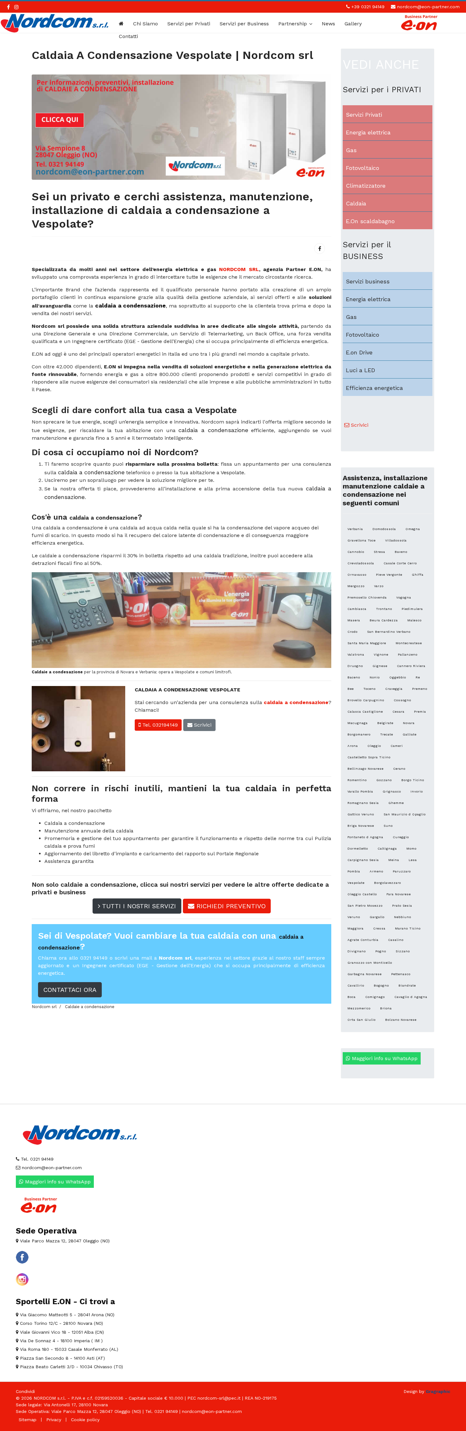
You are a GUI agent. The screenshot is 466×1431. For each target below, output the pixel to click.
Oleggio (374, 746)
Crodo (352, 631)
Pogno (380, 951)
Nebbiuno (402, 917)
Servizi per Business (244, 24)
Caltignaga (387, 848)
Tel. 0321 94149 (36, 1159)
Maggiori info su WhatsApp (383, 1058)
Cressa (379, 928)
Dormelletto (357, 848)
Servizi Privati (364, 114)
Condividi (25, 1391)
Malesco (414, 620)
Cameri (397, 746)
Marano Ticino (408, 928)
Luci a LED (360, 370)
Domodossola (384, 529)
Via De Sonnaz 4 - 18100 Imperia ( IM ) (60, 1340)
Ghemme (396, 803)
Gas (351, 150)
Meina (393, 860)
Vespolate (356, 882)
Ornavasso (356, 574)
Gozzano (384, 780)
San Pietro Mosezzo (365, 905)
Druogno (355, 666)
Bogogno (381, 985)
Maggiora (355, 928)
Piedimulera (412, 609)
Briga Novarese (360, 825)
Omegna (412, 529)
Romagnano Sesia (363, 803)
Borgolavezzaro (387, 882)
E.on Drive (359, 352)
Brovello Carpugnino (365, 700)
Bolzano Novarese (401, 1019)
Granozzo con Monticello (369, 962)
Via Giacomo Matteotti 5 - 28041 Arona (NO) (66, 1314)
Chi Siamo (145, 24)
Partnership (292, 24)
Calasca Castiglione (365, 711)
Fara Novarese (398, 894)
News (328, 24)
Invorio (417, 791)
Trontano (384, 609)
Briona (386, 1008)
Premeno (419, 688)
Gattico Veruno (360, 814)
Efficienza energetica (374, 388)
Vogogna (403, 597)
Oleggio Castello (362, 894)
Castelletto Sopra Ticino (369, 757)
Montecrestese (409, 643)
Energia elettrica (368, 132)
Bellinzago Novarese (365, 768)
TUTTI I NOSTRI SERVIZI (138, 906)
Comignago (375, 997)
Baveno (401, 552)
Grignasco (392, 791)
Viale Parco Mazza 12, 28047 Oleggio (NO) (64, 1240)
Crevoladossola (360, 563)
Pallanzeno (407, 654)
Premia (420, 711)
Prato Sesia (402, 905)
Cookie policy (85, 1419)
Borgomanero (359, 734)
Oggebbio (397, 677)
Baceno (353, 677)
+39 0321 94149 (368, 6)
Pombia (353, 871)
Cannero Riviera (411, 666)
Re (418, 677)
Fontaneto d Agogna (365, 837)
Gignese (379, 666)
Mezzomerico (359, 1008)
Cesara (398, 711)
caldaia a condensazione (296, 702)
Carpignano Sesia (363, 860)
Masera (353, 620)
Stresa (379, 552)
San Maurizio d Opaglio (405, 814)
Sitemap (27, 1419)
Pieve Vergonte (389, 574)
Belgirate (385, 723)
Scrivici (201, 725)
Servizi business (368, 281)
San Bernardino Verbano (389, 631)
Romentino (357, 780)
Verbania (355, 529)
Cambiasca (356, 609)
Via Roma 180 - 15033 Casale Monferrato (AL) (68, 1349)
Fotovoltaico (362, 168)
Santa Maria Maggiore (366, 643)
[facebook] (8, 7)
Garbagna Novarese (364, 974)
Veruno (353, 917)
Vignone (381, 654)
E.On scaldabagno (370, 221)
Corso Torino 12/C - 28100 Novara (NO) (60, 1323)
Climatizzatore (365, 185)
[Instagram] (16, 7)
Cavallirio (355, 985)
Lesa (413, 860)
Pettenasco (401, 974)
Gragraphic (438, 1391)
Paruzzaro (402, 871)
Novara (409, 723)
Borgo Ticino (412, 780)
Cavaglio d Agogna (410, 997)
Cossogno (402, 700)
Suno (388, 825)
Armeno (376, 871)
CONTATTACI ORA (69, 990)
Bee (350, 688)
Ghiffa (418, 574)
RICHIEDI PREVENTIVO (230, 906)
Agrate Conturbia (363, 940)
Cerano (399, 768)
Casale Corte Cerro (400, 563)
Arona (352, 746)
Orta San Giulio (361, 1019)
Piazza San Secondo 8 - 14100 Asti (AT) (61, 1358)
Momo (411, 848)
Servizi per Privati (188, 24)
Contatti (128, 36)
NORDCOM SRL (239, 269)
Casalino (396, 940)
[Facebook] (319, 248)
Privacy (53, 1419)
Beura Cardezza (384, 620)
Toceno (369, 688)
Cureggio (401, 837)
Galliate (410, 734)
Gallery (353, 24)
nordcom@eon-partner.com (428, 6)
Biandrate (407, 985)
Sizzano (403, 951)
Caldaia (356, 203)
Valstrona (355, 654)
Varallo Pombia (360, 791)
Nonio (375, 677)
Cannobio (355, 552)
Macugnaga (357, 723)
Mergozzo (356, 586)
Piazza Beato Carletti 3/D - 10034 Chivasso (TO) (70, 1366)
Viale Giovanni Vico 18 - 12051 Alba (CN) (61, 1332)
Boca (351, 997)
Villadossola (396, 540)
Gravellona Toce (361, 540)
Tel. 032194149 (159, 725)
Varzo (379, 586)
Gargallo (377, 917)
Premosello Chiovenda (367, 597)
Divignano (356, 951)
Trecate (386, 734)
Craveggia (394, 688)
